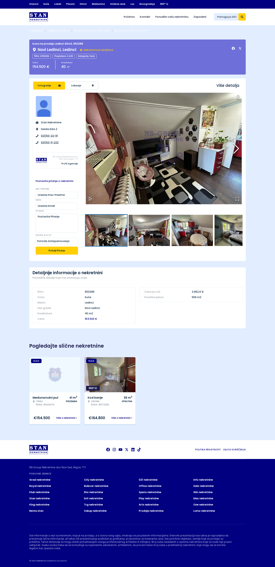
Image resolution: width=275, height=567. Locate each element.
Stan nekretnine (39, 498)
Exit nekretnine (93, 498)
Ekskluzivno (98, 4)
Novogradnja (147, 4)
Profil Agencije (69, 163)
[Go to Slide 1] (106, 230)
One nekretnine (203, 504)
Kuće (46, 4)
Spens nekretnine (150, 492)
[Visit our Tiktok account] (139, 449)
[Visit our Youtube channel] (120, 449)
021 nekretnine (148, 480)
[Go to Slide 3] (192, 230)
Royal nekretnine (40, 486)
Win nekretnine (203, 492)
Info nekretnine (203, 480)
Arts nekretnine (149, 504)
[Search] (242, 17)
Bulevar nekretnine (96, 486)
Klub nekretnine (39, 492)
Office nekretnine (150, 486)
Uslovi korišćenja (234, 449)
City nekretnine (94, 480)
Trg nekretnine (93, 504)
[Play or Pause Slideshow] (90, 198)
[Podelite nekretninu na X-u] (240, 48)
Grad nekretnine (39, 480)
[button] (164, 148)
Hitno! (83, 4)
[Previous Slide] (91, 148)
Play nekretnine (149, 498)
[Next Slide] (236, 148)
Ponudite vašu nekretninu (171, 17)
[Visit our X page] (127, 449)
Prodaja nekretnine (151, 511)
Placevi (70, 4)
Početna (129, 17)
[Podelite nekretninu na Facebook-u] (234, 48)
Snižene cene (117, 4)
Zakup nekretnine (95, 511)
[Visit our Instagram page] (114, 449)
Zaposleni (200, 17)
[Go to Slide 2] (149, 230)
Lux (132, 4)
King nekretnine (39, 504)
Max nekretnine (203, 498)
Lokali (57, 4)
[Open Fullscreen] (237, 198)
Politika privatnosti (208, 449)
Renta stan (36, 511)
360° (163, 4)
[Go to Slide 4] (235, 230)
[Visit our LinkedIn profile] (133, 449)
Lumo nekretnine (204, 511)
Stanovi (33, 4)
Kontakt (145, 17)
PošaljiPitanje (57, 250)
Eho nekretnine (93, 492)
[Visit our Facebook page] (108, 449)
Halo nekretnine (203, 486)
